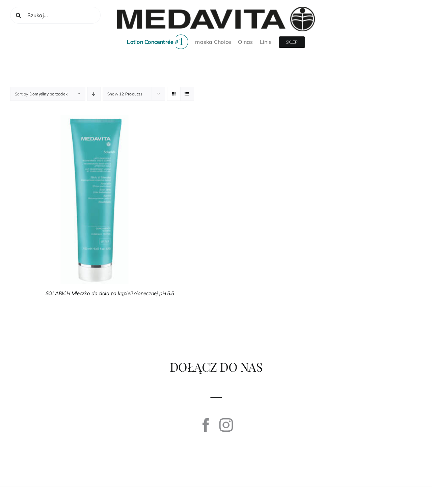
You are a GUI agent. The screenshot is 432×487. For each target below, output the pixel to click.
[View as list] (187, 94)
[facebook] (206, 425)
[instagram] (226, 425)
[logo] (216, 9)
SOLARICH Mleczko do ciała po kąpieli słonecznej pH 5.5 (110, 293)
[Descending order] (94, 94)
